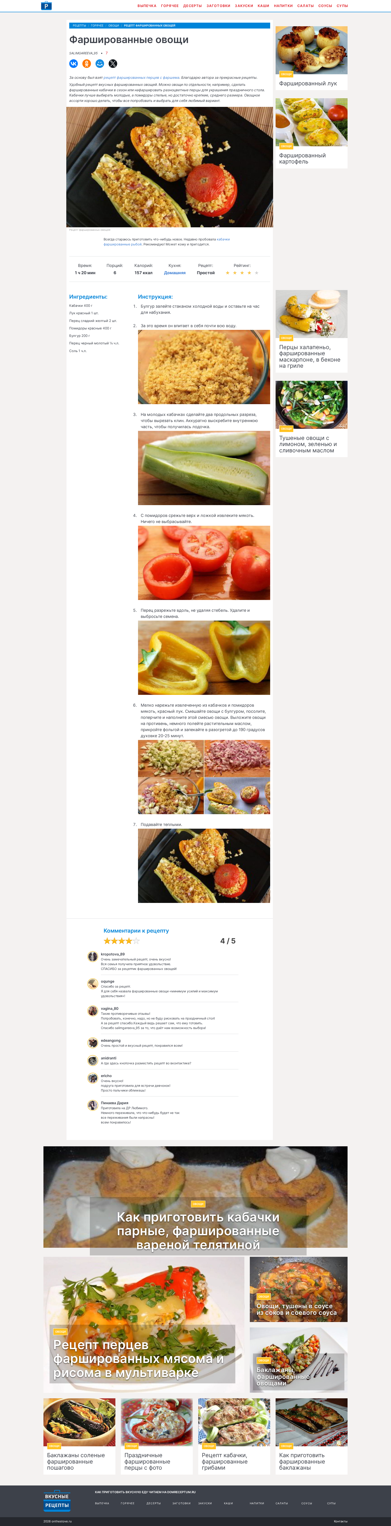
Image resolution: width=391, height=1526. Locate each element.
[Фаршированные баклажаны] (312, 1422)
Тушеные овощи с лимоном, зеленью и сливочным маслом (308, 444)
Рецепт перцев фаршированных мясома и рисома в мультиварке (138, 1359)
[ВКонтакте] (73, 63)
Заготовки (219, 6)
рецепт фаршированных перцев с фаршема (141, 77)
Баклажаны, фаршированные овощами (283, 1377)
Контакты (341, 1521)
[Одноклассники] (86, 63)
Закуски (244, 6)
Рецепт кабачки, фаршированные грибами (225, 1461)
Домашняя (175, 272)
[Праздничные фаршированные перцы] (157, 1422)
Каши (263, 6)
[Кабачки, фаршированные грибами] (234, 1422)
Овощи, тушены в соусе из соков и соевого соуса (297, 1309)
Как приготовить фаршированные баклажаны (302, 1461)
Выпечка (147, 6)
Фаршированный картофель (302, 158)
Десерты (192, 6)
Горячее (170, 6)
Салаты (305, 6)
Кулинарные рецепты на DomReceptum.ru (57, 1501)
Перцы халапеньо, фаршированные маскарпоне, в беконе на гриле (310, 356)
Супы (342, 6)
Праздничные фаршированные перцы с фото (147, 1461)
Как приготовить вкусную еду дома (46, 5)
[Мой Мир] (99, 63)
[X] (113, 63)
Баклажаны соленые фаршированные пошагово (76, 1461)
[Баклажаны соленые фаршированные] (79, 1422)
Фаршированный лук (308, 83)
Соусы (325, 6)
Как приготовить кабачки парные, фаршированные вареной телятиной (198, 1231)
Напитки (283, 6)
